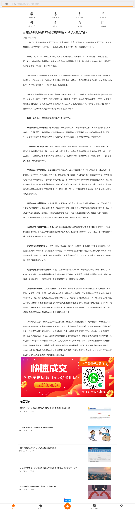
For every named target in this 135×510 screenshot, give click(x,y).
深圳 (6, 4)
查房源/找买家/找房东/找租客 (28, 4)
